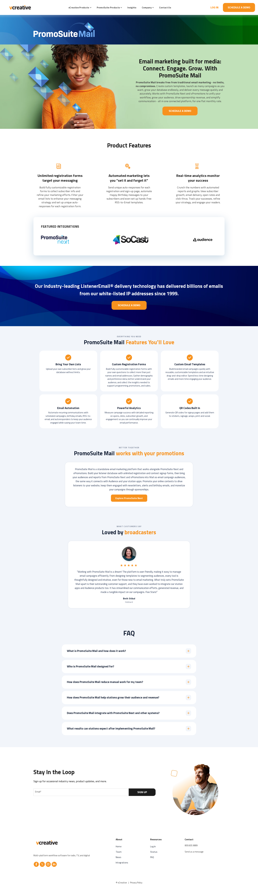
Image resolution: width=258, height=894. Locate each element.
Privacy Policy (136, 882)
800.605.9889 (191, 845)
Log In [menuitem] (153, 846)
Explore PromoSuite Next (129, 498)
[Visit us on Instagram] (48, 864)
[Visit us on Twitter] (42, 864)
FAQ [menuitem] (152, 857)
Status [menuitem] (154, 852)
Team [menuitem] (119, 852)
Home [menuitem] (119, 846)
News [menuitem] (118, 857)
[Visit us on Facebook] (36, 864)
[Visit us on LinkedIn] (54, 864)
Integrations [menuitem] (122, 862)
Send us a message (194, 851)
